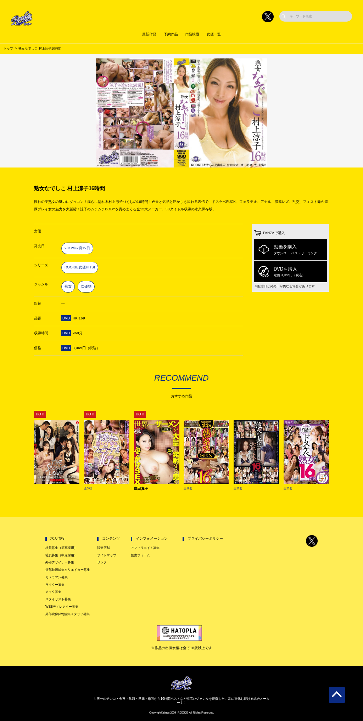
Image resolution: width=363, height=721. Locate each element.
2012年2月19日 (77, 248)
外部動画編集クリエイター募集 (67, 570)
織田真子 (141, 488)
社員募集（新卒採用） (61, 548)
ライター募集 (55, 584)
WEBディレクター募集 (61, 606)
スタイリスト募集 (58, 599)
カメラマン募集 (56, 577)
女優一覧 (214, 34)
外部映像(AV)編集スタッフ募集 (67, 614)
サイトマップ (106, 555)
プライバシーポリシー (205, 538)
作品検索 (192, 34)
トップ (8, 48)
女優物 (86, 286)
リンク (102, 562)
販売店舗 (103, 548)
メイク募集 (53, 592)
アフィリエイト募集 (145, 548)
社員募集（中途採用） (61, 555)
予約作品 (171, 34)
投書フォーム (140, 555)
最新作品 (149, 34)
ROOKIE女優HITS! (80, 267)
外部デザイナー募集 (59, 562)
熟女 (68, 286)
